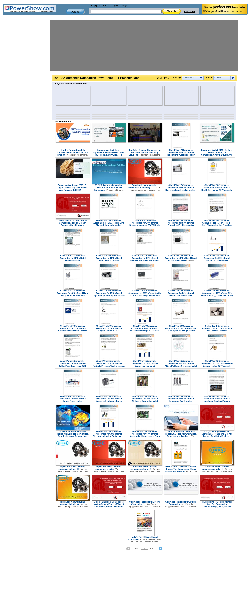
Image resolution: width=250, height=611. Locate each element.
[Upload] (75, 11)
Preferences (104, 5)
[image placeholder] (67, 96)
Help (93, 5)
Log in (125, 5)
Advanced (189, 11)
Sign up (116, 5)
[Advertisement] (144, 45)
